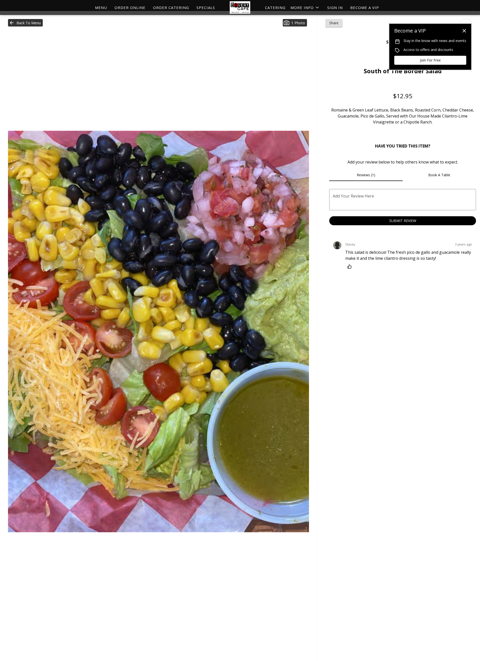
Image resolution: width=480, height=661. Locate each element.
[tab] (365, 175)
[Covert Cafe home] (240, 7)
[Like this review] (350, 266)
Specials (205, 7)
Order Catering (171, 7)
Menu (101, 7)
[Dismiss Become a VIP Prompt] (464, 31)
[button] (305, 7)
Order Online (130, 7)
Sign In (335, 7)
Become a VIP (364, 7)
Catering (275, 7)
